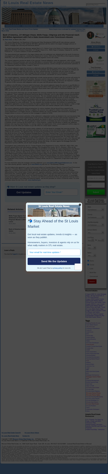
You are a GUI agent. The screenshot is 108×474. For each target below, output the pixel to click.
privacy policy (57, 268)
